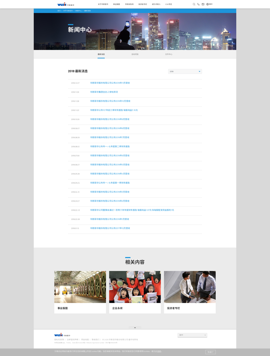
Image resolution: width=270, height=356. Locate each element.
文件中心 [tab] (168, 54)
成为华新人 (156, 4)
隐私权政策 (59, 339)
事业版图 (116, 4)
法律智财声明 (72, 339)
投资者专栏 (142, 4)
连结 (159, 351)
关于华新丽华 (103, 4)
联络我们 (95, 339)
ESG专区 (168, 4)
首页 (59, 11)
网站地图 (85, 339)
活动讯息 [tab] (135, 54)
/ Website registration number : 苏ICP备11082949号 (101, 343)
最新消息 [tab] (101, 54)
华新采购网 (129, 4)
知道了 (210, 352)
